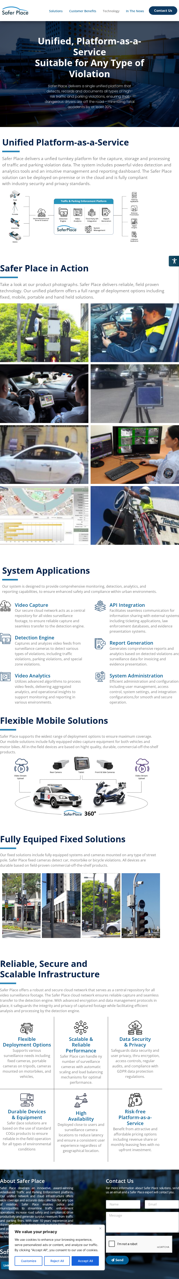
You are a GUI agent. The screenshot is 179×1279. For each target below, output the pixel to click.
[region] (57, 1247)
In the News (135, 11)
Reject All (57, 1261)
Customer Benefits (82, 11)
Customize (28, 1261)
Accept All (85, 1261)
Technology (111, 11)
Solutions (56, 11)
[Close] (100, 1228)
